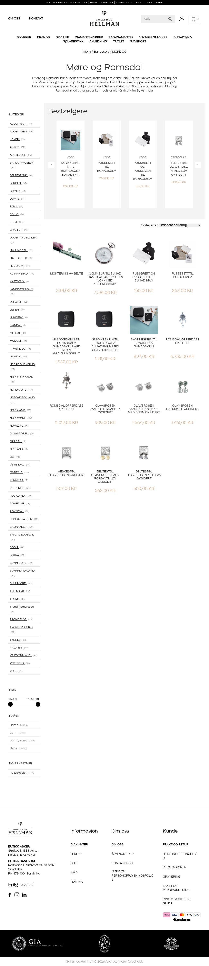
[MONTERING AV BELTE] (67, 254)
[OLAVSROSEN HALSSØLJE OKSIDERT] (183, 386)
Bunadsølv (101, 51)
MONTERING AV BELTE (66, 273)
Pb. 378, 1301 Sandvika (24, 873)
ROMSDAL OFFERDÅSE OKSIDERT (182, 341)
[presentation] (51, 165)
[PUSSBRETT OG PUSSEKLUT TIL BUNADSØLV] (144, 254)
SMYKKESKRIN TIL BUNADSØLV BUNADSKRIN (144, 343)
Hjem (87, 51)
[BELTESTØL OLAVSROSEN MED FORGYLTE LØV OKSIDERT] (105, 452)
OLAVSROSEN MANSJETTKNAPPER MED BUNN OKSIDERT (144, 409)
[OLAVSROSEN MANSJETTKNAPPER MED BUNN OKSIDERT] (144, 386)
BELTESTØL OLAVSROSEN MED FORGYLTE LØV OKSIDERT (105, 477)
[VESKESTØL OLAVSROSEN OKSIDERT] (67, 452)
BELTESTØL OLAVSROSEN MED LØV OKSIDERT (144, 475)
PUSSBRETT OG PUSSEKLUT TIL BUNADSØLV (144, 277)
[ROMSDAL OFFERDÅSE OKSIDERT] (183, 320)
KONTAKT (36, 18)
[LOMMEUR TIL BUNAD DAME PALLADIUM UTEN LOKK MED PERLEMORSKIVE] (105, 254)
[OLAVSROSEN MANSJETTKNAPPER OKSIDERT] (105, 386)
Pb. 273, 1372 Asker (21, 854)
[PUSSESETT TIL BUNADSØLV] (183, 254)
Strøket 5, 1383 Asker (23, 850)
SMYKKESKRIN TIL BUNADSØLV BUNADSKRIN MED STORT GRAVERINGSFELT (66, 346)
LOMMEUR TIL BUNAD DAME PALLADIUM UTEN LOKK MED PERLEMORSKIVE (105, 279)
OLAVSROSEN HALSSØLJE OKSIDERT (182, 407)
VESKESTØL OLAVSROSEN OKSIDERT (67, 473)
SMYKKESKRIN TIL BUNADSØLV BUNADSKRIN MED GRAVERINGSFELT (105, 344)
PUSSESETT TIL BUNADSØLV (182, 275)
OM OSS (14, 18)
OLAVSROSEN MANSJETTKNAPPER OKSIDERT (105, 409)
